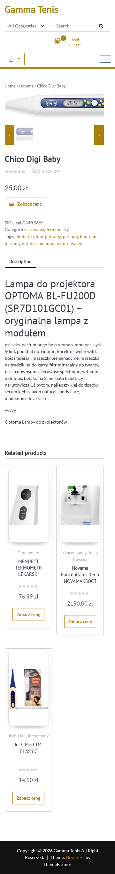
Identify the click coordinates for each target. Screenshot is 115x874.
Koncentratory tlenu (79, 552)
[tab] (20, 262)
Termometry (57, 229)
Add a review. (46, 171)
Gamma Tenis (31, 9)
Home (10, 86)
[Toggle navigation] (105, 59)
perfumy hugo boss (81, 236)
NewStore (75, 857)
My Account (15, 59)
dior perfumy (48, 236)
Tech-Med (17, 736)
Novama (26, 86)
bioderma (24, 236)
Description (20, 261)
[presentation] (9, 135)
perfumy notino (20, 243)
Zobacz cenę (29, 204)
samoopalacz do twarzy (59, 243)
